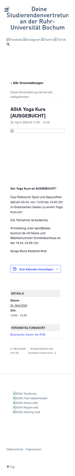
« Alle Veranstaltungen (26, 83)
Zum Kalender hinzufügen (36, 269)
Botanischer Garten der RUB (27, 334)
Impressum (33, 449)
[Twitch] (47, 39)
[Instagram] (31, 39)
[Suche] (8, 44)
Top (12, 467)
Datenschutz (15, 449)
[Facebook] (14, 39)
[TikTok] (60, 39)
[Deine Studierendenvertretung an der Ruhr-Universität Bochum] (37, 19)
